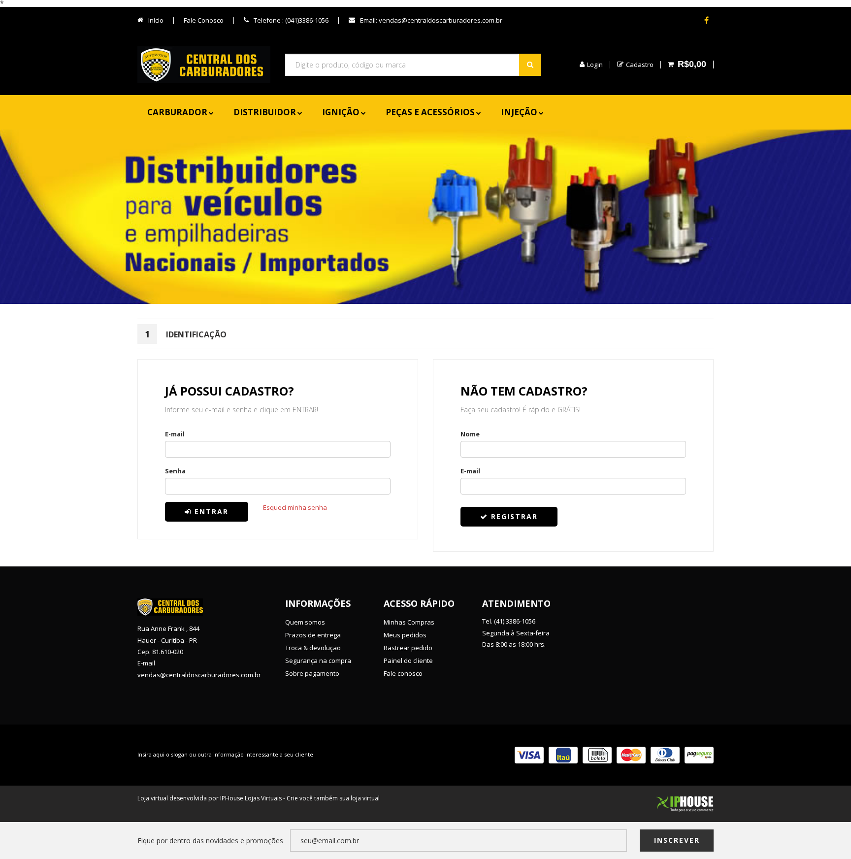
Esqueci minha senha (295, 507)
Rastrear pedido (408, 647)
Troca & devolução (313, 647)
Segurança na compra (318, 660)
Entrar (210, 511)
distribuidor (264, 112)
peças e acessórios (430, 112)
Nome (470, 433)
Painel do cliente (408, 660)
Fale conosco (403, 673)
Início (155, 20)
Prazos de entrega (313, 634)
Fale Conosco (204, 20)
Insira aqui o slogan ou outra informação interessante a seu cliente (225, 754)
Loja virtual (152, 798)
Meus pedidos (405, 634)
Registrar (513, 516)
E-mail (175, 433)
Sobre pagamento (312, 673)
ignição (341, 112)
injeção (519, 112)
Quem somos (305, 622)
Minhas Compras (409, 622)
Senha (175, 470)
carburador (177, 112)
